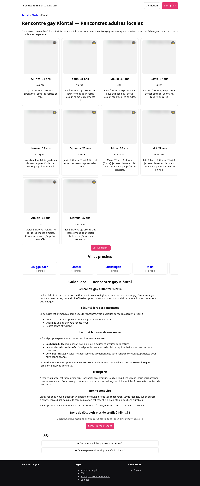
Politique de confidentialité (95, 476)
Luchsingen (113, 267)
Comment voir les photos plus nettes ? (101, 443)
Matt (150, 267)
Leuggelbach (39, 267)
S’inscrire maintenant (100, 426)
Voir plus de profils (100, 248)
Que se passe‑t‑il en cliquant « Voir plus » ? (101, 450)
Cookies (85, 479)
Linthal (76, 267)
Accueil (26, 15)
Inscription (170, 5)
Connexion (152, 5)
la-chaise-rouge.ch (39, 5)
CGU (83, 473)
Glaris (34, 15)
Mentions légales (90, 470)
